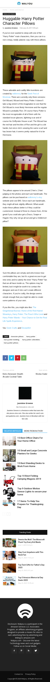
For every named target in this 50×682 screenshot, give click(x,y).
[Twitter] (36, 650)
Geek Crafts (12, 328)
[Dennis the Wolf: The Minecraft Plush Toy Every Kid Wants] (9, 542)
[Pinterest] (21, 650)
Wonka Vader (41, 374)
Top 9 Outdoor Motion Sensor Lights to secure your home (32, 491)
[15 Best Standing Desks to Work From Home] (9, 466)
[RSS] (28, 650)
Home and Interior (17, 10)
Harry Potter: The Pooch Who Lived (27, 314)
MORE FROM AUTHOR (33, 431)
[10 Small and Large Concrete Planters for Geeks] (9, 455)
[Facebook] (14, 650)
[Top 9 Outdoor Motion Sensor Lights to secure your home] (9, 493)
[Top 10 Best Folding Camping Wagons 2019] (9, 481)
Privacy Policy (30, 674)
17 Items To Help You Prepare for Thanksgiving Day (30, 504)
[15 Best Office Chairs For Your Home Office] (9, 440)
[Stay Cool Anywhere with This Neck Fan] (9, 555)
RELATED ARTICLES (12, 431)
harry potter (30, 336)
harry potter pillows (11, 343)
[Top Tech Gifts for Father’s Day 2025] (9, 568)
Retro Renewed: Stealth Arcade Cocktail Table (13, 375)
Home (5, 10)
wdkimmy (16, 93)
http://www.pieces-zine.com (25, 407)
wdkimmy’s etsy (35, 197)
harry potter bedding (11, 340)
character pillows (17, 336)
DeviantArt (26, 328)
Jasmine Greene (11, 28)
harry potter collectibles (31, 340)
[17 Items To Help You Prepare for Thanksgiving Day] (9, 503)
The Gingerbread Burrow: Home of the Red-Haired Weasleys (23, 310)
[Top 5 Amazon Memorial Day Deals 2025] (9, 580)
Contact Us (19, 674)
